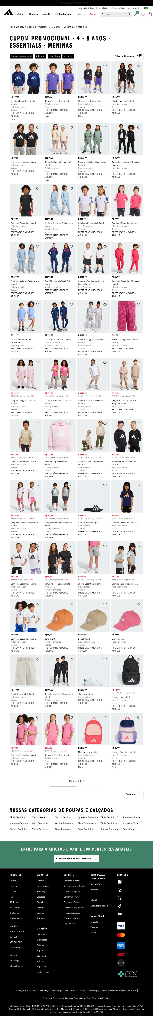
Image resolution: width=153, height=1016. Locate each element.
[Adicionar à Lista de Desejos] (37, 67)
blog (98, 8)
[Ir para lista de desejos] (143, 14)
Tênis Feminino (17, 817)
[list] (61, 56)
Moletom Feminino (19, 823)
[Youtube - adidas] (130, 914)
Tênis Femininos (108, 823)
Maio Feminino (40, 823)
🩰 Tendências (63, 14)
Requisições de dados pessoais (54, 991)
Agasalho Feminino (88, 817)
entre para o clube (134, 8)
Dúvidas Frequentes (111, 991)
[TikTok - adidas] (130, 906)
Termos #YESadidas (101, 998)
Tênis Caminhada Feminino (87, 823)
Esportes (80, 14)
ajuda (104, 8)
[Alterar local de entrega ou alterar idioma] (146, 8)
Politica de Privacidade (53, 998)
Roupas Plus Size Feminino (109, 829)
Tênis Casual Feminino (39, 817)
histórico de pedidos (117, 8)
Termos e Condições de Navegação (85, 991)
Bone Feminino (85, 829)
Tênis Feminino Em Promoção (110, 817)
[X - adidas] (130, 898)
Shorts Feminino (63, 817)
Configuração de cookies (27, 991)
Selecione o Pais (129, 991)
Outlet (93, 14)
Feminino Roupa (131, 817)
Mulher (21, 14)
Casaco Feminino (18, 829)
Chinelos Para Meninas (130, 823)
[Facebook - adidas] (130, 882)
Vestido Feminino (64, 823)
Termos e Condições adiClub (78, 998)
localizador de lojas (86, 8)
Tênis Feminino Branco (40, 829)
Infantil (46, 14)
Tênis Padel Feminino (129, 829)
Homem (33, 14)
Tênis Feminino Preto (63, 829)
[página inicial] (8, 12)
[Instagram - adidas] (130, 890)
